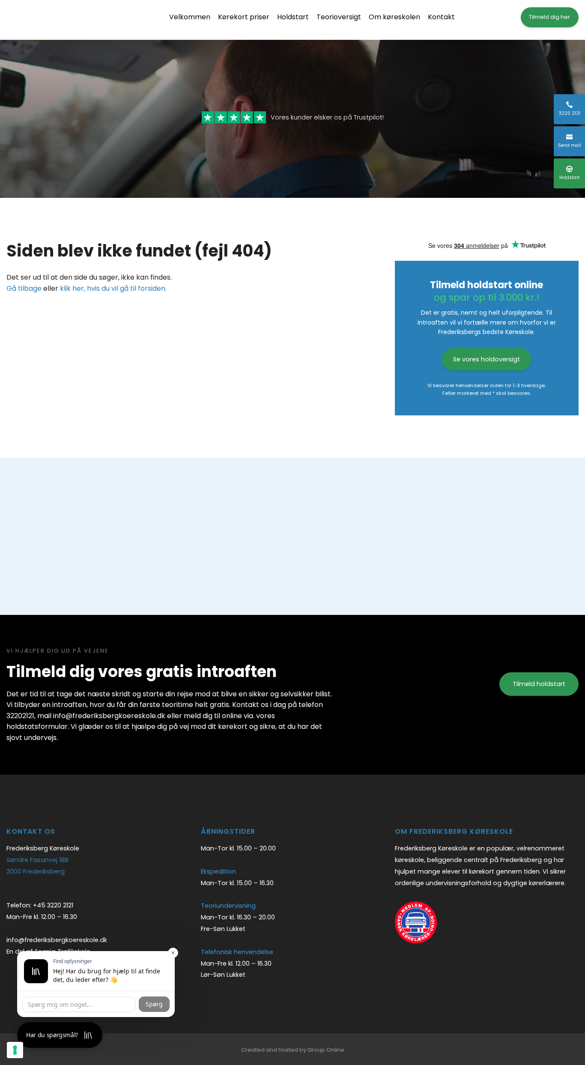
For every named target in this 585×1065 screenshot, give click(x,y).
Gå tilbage (24, 288)
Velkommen (189, 17)
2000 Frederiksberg (35, 871)
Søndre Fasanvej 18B (37, 860)
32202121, (21, 716)
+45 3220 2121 (53, 905)
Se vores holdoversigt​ (486, 359)
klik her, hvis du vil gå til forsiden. (113, 288)
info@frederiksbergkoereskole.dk (56, 940)
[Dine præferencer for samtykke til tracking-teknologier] (15, 1050)
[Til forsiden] (57, 20)
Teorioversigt (338, 17)
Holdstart (293, 17)
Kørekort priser (243, 17)
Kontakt (441, 17)
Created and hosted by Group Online (292, 1050)
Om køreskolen (394, 17)
